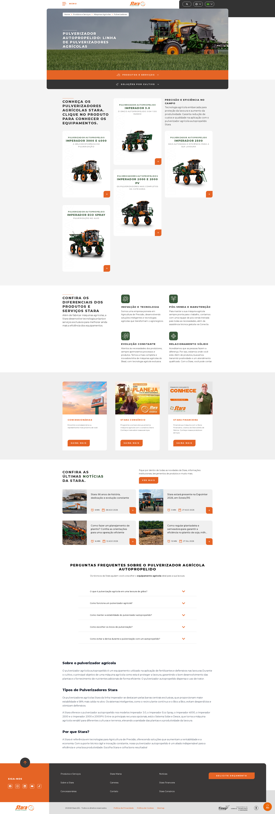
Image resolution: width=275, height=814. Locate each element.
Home (67, 14)
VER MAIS (148, 480)
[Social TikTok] (39, 786)
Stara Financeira (167, 782)
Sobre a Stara (67, 782)
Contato (114, 791)
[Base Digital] (256, 808)
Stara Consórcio (167, 791)
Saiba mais (79, 443)
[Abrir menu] (64, 4)
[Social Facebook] (10, 786)
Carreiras (114, 782)
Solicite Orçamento (231, 776)
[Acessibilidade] (198, 4)
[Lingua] (209, 4)
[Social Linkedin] (24, 786)
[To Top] (25, 763)
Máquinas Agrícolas (102, 14)
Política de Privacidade (124, 808)
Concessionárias (68, 791)
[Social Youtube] (32, 786)
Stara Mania (116, 774)
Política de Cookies (145, 808)
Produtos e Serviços (82, 14)
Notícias (163, 774)
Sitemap (160, 808)
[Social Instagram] (17, 786)
